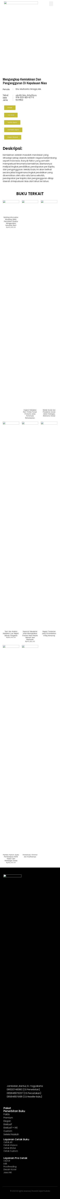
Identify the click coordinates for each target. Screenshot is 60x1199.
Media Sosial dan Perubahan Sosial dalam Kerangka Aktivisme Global (49, 413)
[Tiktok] (18, 1101)
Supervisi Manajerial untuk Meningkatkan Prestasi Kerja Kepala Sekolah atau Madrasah (30, 635)
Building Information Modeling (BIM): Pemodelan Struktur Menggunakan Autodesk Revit (11, 221)
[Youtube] (13, 1101)
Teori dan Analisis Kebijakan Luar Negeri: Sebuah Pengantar (11, 633)
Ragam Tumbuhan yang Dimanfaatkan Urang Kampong (49, 633)
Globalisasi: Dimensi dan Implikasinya (30, 856)
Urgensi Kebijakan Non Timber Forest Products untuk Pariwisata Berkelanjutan (30, 414)
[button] (51, 3)
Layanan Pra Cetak (15, 1158)
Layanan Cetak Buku (16, 1139)
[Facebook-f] (9, 1101)
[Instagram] (4, 1101)
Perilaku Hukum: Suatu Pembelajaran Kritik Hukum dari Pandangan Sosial (11, 858)
